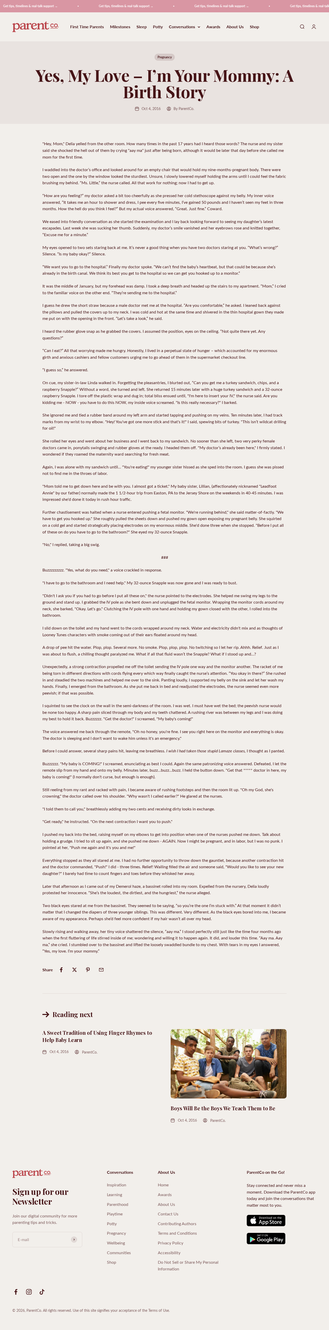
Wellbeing (116, 1242)
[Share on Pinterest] (88, 970)
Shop (254, 27)
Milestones (120, 27)
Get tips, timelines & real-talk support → (113, 6)
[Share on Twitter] (74, 970)
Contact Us (168, 1213)
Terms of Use (158, 1310)
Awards (213, 27)
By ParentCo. (183, 108)
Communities (119, 1252)
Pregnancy (165, 57)
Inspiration (116, 1184)
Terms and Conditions (177, 1233)
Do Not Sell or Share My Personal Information (188, 1265)
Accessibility (169, 1252)
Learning (114, 1194)
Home (163, 1184)
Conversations (182, 27)
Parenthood (117, 1204)
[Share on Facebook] (61, 970)
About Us (235, 27)
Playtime (115, 1213)
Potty (158, 27)
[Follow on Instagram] (28, 1291)
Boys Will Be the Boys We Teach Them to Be (223, 1108)
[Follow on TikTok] (42, 1291)
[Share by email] (101, 970)
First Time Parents (87, 27)
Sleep (141, 27)
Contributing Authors (177, 1223)
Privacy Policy (170, 1242)
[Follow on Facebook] (15, 1291)
